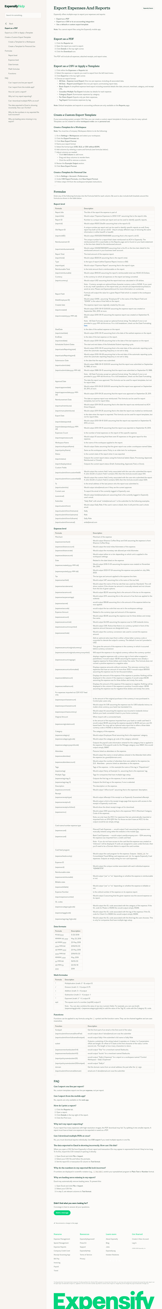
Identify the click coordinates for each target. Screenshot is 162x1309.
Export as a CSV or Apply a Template (19, 33)
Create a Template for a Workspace (21, 42)
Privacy (82, 1259)
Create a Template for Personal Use (21, 46)
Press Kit (83, 1243)
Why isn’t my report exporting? (20, 96)
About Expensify (112, 1239)
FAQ (6, 78)
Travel (56, 1270)
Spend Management (61, 1243)
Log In (134, 1243)
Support (83, 1247)
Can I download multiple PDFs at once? (23, 101)
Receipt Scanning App (62, 1255)
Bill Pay (56, 1259)
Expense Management (62, 1239)
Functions (12, 73)
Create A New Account (140, 1239)
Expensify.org (110, 1251)
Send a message (62, 1213)
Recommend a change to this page (67, 1223)
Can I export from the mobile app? (21, 87)
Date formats (13, 64)
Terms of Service (86, 1255)
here (85, 326)
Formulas (8, 51)
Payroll (56, 1267)
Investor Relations (112, 1255)
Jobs (108, 1247)
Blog (107, 1243)
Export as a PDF (11, 28)
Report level (12, 55)
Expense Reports (60, 1247)
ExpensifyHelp (85, 1251)
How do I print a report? (17, 92)
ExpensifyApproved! (87, 1239)
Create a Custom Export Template (18, 37)
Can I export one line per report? (20, 83)
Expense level (13, 60)
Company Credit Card (62, 1251)
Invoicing (57, 1263)
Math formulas (14, 69)
